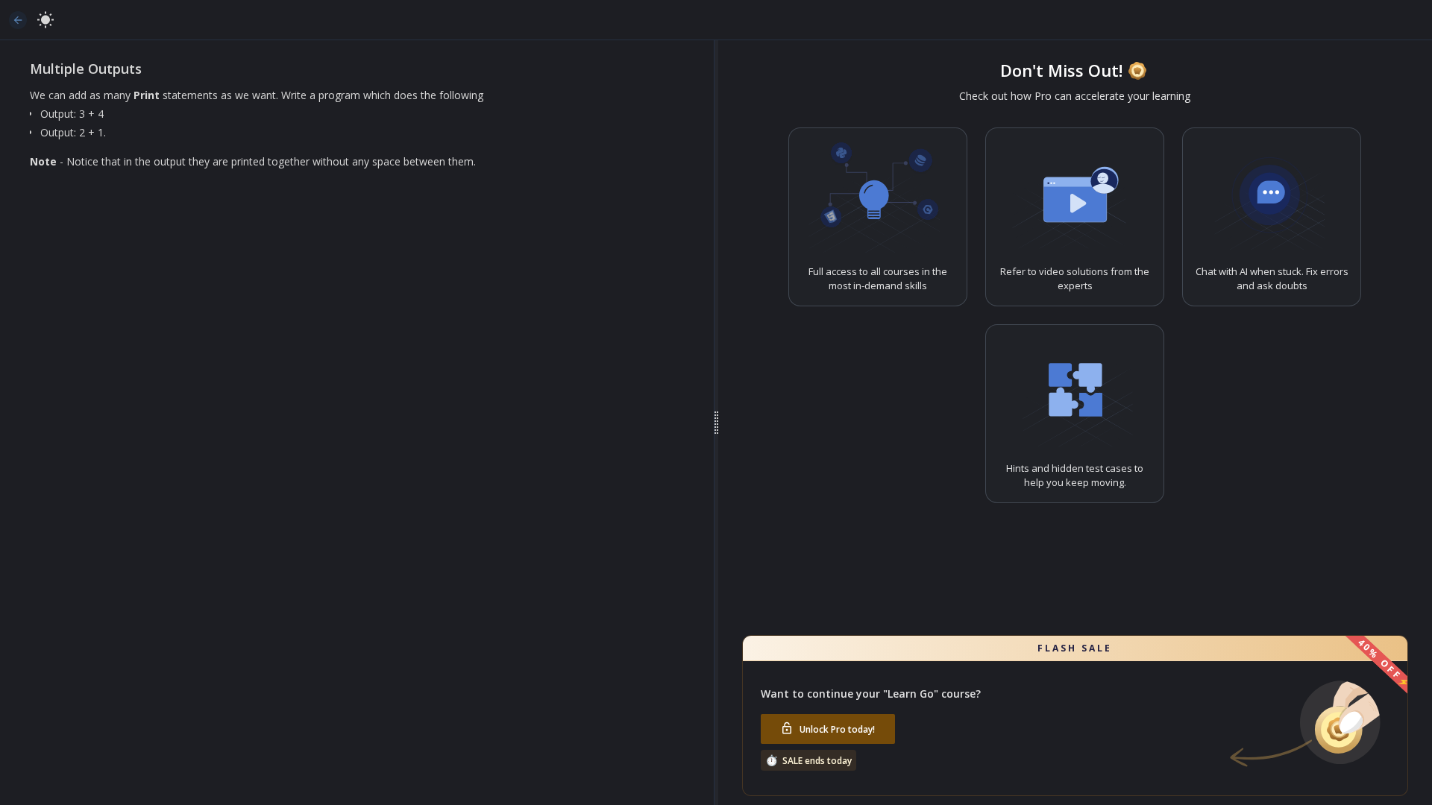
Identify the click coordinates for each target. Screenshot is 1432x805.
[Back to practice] (18, 20)
